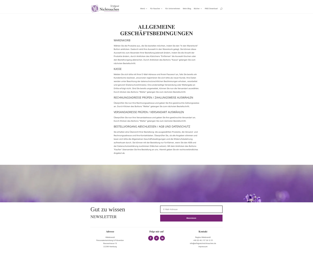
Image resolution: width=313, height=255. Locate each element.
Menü (142, 9)
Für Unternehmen (172, 9)
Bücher (197, 9)
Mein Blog (187, 9)
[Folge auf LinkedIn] (162, 238)
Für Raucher (155, 9)
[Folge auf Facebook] (150, 238)
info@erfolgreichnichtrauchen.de (203, 243)
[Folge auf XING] (156, 238)
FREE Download (211, 9)
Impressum (202, 246)
